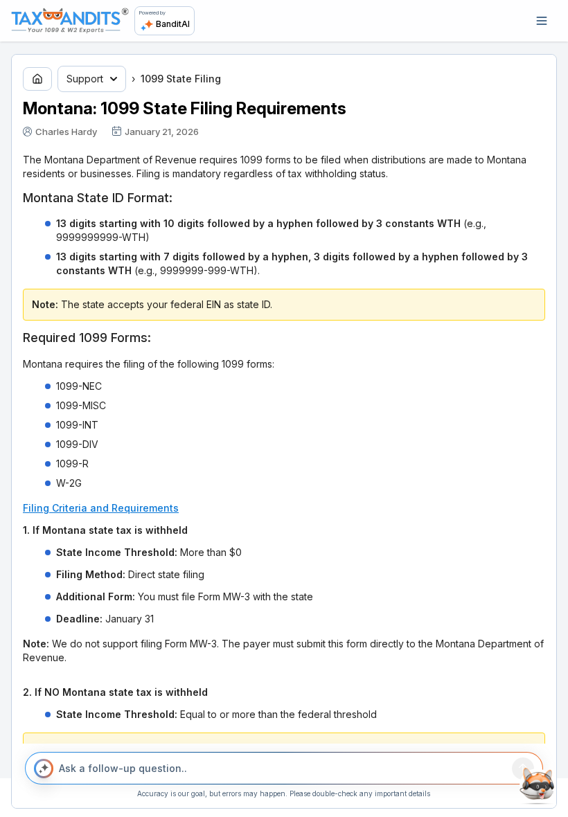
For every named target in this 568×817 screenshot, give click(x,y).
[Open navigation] (541, 21)
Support (84, 78)
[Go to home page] (37, 79)
